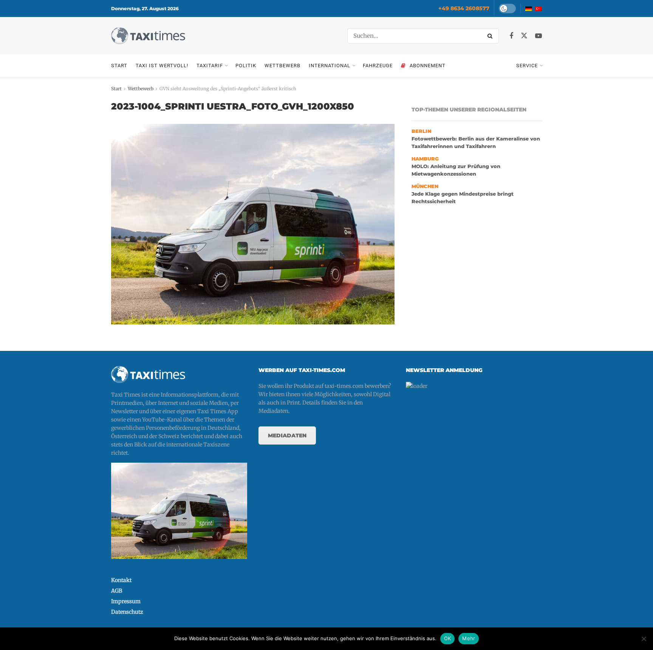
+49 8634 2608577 (463, 8)
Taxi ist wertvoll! (162, 65)
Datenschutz (127, 611)
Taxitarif (210, 65)
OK (447, 638)
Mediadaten (287, 435)
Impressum (126, 601)
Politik (245, 65)
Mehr (468, 638)
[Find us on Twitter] (524, 35)
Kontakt (121, 580)
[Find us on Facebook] (511, 36)
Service (527, 65)
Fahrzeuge (378, 65)
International (329, 65)
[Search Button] (491, 35)
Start (119, 65)
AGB (116, 590)
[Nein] (643, 638)
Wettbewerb (282, 65)
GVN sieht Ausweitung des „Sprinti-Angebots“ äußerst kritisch (227, 88)
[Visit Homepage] (148, 35)
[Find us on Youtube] (538, 36)
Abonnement (428, 65)
